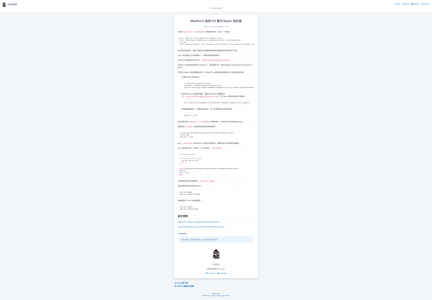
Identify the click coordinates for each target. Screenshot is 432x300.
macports (183, 233)
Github (427, 4)
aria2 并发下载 (182, 283)
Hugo (211, 295)
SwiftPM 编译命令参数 (185, 286)
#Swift (397, 4)
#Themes (405, 4)
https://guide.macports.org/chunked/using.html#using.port (201, 227)
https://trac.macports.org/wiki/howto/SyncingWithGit (199, 222)
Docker (416, 4)
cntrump (211, 273)
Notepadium (218, 295)
